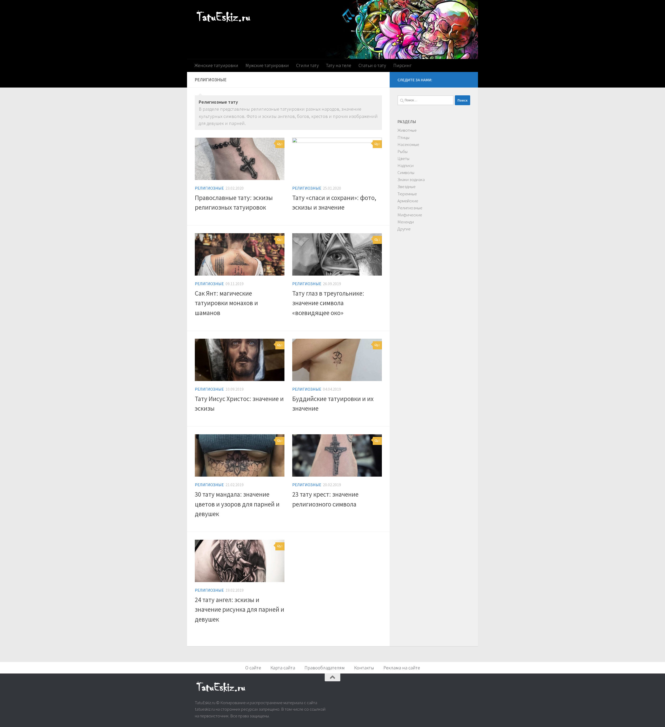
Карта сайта (282, 668)
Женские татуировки (216, 65)
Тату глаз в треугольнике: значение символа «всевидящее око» (328, 303)
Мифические (409, 215)
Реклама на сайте (401, 668)
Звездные (406, 186)
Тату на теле (338, 65)
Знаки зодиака (411, 179)
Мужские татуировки (267, 65)
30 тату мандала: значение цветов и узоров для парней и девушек (237, 504)
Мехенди (405, 222)
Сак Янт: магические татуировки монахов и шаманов (226, 303)
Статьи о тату (372, 65)
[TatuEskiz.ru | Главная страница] (223, 17)
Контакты (364, 668)
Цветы (403, 158)
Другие (404, 229)
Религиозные (209, 188)
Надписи (405, 165)
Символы (405, 172)
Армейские (407, 201)
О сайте (253, 668)
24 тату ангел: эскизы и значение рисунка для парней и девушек (239, 609)
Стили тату (307, 65)
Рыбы (402, 151)
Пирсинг (402, 65)
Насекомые (408, 144)
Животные (407, 130)
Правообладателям (324, 668)
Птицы (403, 137)
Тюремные (407, 194)
